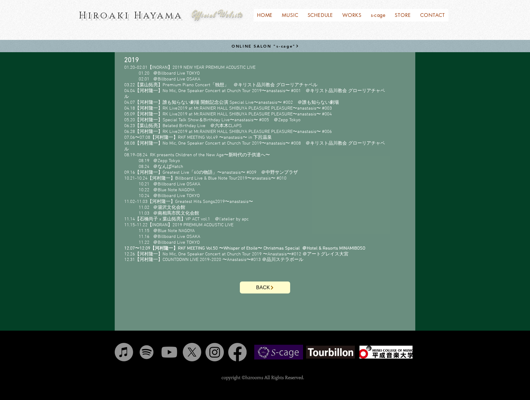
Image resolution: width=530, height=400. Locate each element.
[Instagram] (214, 352)
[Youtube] (169, 352)
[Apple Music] (124, 352)
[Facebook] (237, 352)
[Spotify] (146, 352)
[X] (192, 352)
